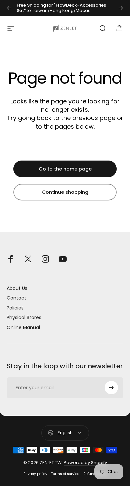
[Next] (120, 8)
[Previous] (9, 8)
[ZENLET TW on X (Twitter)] (28, 259)
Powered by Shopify (85, 462)
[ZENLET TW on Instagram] (45, 259)
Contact (16, 298)
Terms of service (65, 473)
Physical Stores (24, 318)
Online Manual (23, 328)
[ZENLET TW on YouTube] (63, 259)
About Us (17, 289)
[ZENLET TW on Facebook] (11, 259)
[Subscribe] (111, 387)
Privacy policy (35, 473)
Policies (15, 308)
